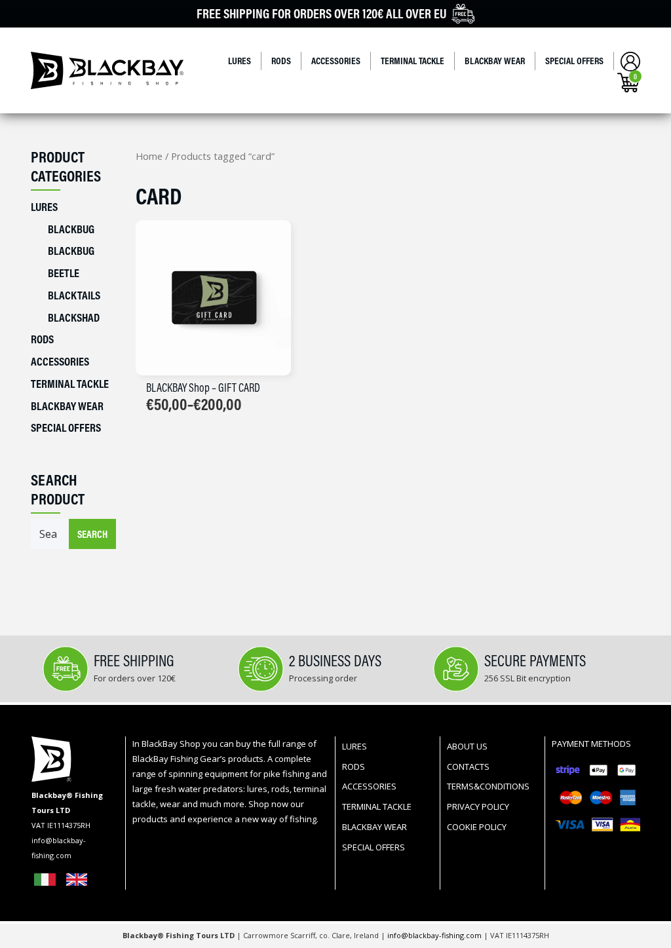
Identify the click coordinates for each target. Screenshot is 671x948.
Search (92, 533)
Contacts (468, 766)
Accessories (335, 60)
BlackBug (71, 229)
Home (149, 155)
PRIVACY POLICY (478, 806)
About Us (467, 746)
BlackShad (74, 317)
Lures (239, 60)
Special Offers (574, 60)
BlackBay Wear (495, 60)
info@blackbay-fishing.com (435, 935)
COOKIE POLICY (477, 827)
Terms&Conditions (488, 786)
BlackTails (74, 295)
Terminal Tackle (412, 60)
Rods (281, 60)
